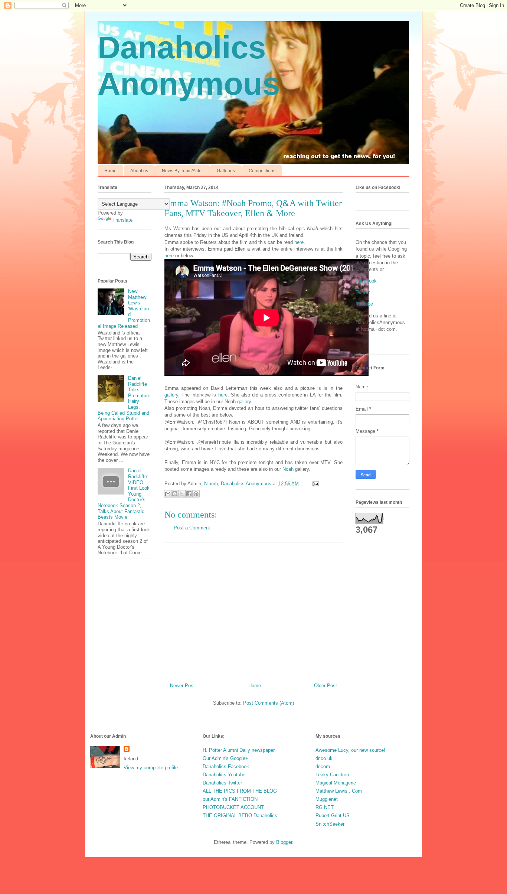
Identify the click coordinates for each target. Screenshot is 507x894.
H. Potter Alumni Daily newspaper (239, 750)
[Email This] (167, 493)
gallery (171, 395)
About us (139, 170)
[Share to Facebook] (189, 493)
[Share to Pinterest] (196, 493)
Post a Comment (192, 528)
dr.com (322, 766)
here (299, 242)
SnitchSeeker (329, 824)
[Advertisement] (253, 609)
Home (110, 170)
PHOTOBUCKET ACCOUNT (233, 807)
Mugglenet (326, 799)
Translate (122, 220)
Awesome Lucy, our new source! (350, 750)
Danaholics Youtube (224, 774)
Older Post (325, 685)
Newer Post (182, 685)
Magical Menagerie (335, 783)
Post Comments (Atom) (268, 703)
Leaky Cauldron (332, 774)
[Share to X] (182, 493)
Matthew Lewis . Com (338, 791)
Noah (288, 469)
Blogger (284, 842)
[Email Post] (314, 483)
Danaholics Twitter (222, 783)
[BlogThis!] (175, 493)
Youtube (364, 304)
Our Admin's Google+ (225, 758)
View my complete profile (151, 767)
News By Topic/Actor (182, 170)
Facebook (366, 281)
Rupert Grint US (332, 815)
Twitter (363, 292)
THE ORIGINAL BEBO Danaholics (240, 815)
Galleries (226, 170)
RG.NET (324, 807)
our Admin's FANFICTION (230, 799)
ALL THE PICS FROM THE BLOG (240, 791)
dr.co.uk (324, 758)
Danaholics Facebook (226, 766)
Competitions (262, 170)
